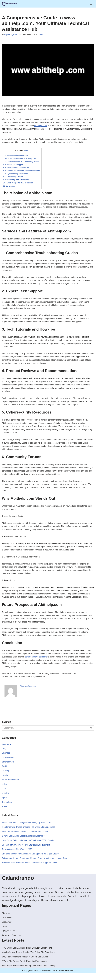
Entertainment (8, 762)
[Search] (91, 728)
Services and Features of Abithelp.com (19, 158)
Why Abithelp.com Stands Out (16, 180)
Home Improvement (10, 780)
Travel (4, 806)
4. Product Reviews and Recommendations (21, 171)
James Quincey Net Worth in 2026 (17, 849)
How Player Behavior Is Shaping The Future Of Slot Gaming (28, 840)
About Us (6, 913)
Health (5, 775)
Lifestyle (5, 793)
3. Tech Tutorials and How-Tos (16, 168)
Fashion (5, 766)
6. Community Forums (13, 177)
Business (6, 753)
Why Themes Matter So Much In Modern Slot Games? (25, 831)
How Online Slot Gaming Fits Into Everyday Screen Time (27, 823)
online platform (40, 126)
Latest (40, 35)
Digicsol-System (10, 35)
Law (4, 789)
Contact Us (7, 917)
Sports (5, 797)
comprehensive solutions (36, 657)
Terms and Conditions (11, 935)
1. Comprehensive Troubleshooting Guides (21, 161)
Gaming (5, 771)
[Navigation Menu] (91, 4)
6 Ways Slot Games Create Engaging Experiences (24, 836)
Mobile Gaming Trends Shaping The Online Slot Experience (28, 827)
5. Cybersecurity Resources (15, 174)
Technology (7, 802)
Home (4, 926)
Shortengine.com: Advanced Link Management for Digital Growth (30, 854)
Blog (4, 748)
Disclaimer (6, 922)
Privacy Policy (8, 931)
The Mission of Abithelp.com (15, 155)
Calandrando (8, 757)
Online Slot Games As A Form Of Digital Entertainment (26, 845)
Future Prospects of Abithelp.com (18, 183)
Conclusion (9, 186)
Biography (6, 744)
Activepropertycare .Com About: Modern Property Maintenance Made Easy (35, 858)
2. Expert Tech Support (13, 165)
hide (26, 150)
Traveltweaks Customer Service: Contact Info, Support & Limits (29, 863)
